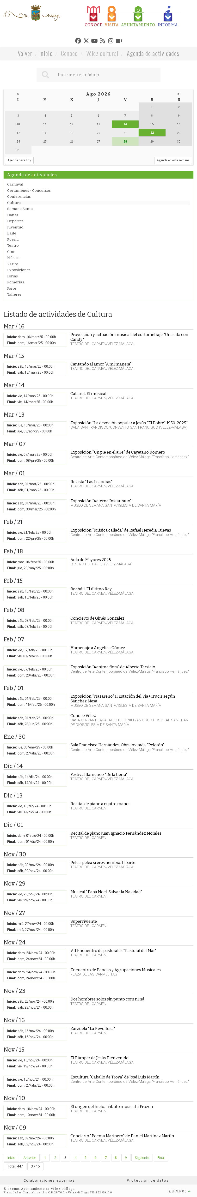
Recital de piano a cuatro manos (100, 803)
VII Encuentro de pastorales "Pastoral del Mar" (113, 950)
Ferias (12, 276)
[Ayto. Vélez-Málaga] (32, 13)
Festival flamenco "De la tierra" (99, 774)
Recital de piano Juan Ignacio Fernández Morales (115, 833)
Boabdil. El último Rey (91, 589)
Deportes (15, 221)
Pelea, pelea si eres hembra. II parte (102, 862)
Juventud (15, 227)
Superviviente (83, 921)
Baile (11, 233)
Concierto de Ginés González (97, 618)
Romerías (15, 282)
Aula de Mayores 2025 (90, 559)
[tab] (94, 16)
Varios (12, 264)
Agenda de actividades (153, 53)
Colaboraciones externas (49, 1180)
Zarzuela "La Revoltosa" (92, 1028)
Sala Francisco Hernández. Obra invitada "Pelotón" (117, 744)
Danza (12, 215)
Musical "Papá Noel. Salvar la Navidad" (106, 891)
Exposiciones (19, 270)
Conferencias (19, 196)
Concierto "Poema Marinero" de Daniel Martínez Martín (122, 1135)
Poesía (13, 239)
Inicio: (12, 337)
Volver (25, 53)
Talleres (14, 294)
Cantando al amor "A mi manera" (101, 364)
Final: (11, 343)
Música (13, 258)
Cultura (14, 203)
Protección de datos (148, 1180)
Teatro (13, 245)
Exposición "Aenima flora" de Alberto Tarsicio (112, 666)
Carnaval (15, 184)
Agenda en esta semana (173, 160)
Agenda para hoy (19, 160)
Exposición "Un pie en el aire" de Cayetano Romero (117, 452)
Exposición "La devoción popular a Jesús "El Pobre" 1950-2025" (129, 422)
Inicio (46, 53)
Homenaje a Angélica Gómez (97, 647)
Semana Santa (20, 209)
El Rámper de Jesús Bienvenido (99, 1057)
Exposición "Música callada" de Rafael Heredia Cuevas (120, 530)
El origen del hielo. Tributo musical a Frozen (111, 1106)
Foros (12, 288)
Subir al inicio (178, 1191)
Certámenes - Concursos (29, 190)
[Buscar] (45, 75)
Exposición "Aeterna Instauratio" (101, 500)
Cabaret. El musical (88, 393)
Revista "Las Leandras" (91, 481)
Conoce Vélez (83, 715)
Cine (11, 252)
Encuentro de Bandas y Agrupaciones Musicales (115, 969)
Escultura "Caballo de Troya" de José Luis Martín (115, 1077)
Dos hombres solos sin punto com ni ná (107, 999)
